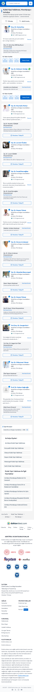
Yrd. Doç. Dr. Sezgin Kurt (19, 325)
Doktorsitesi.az (6, 645)
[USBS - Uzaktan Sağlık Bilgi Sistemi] (24, 552)
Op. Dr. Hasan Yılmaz (18, 210)
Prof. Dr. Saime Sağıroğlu (20, 387)
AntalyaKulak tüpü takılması (15, 443)
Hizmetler (4, 611)
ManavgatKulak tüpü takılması (14, 461)
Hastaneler (5, 613)
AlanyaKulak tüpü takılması (13, 453)
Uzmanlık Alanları (7, 606)
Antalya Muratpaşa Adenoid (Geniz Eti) (15, 506)
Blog (9, 527)
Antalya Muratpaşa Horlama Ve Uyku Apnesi (16, 492)
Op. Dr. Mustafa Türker (19, 106)
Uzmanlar (4, 603)
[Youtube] (21, 690)
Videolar (3, 527)
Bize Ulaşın (5, 624)
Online (15, 527)
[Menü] (30, 3)
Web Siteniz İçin (23, 606)
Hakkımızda (5, 621)
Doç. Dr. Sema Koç (17, 27)
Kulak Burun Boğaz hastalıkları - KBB (21, 30)
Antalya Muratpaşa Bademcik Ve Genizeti (15, 479)
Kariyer (23, 609)
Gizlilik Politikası (6, 627)
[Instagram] (18, 690)
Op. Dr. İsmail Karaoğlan (19, 171)
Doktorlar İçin (23, 603)
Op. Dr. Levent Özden (19, 143)
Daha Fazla (25, 60)
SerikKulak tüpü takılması (12, 466)
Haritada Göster (7, 48)
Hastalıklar (5, 608)
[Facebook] (12, 690)
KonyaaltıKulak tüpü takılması (14, 448)
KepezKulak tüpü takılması (13, 457)
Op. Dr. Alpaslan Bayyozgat (21, 272)
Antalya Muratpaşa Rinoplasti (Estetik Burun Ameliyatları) (16, 499)
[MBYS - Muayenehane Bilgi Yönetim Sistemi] (10, 552)
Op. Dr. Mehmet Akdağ (19, 69)
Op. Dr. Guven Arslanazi (19, 242)
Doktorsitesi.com (7, 642)
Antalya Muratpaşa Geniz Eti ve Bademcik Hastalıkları (14, 486)
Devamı (29, 39)
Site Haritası (5, 636)
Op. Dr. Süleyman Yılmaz (20, 362)
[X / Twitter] (15, 690)
